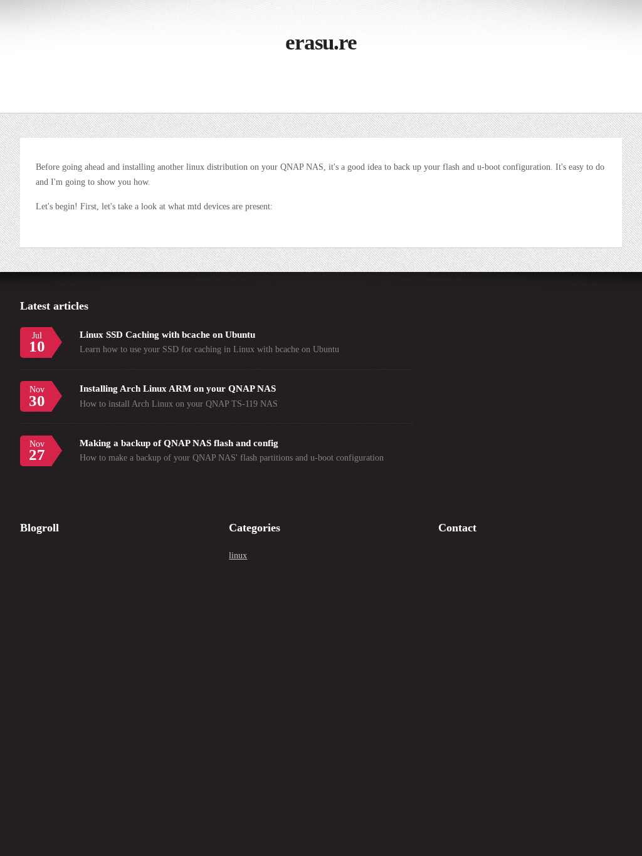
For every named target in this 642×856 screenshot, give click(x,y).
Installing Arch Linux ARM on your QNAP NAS (178, 388)
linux (238, 555)
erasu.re (320, 42)
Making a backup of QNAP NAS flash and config (179, 442)
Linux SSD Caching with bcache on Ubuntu (167, 334)
